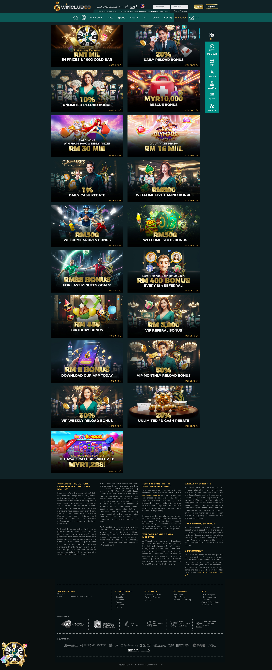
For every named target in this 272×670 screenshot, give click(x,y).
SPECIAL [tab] (211, 76)
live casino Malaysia (151, 495)
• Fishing (118, 607)
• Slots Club (119, 597)
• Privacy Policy (179, 597)
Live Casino (96, 17)
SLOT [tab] (212, 99)
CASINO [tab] (212, 87)
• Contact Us (206, 605)
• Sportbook (119, 600)
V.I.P (197, 17)
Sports (121, 17)
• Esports (118, 602)
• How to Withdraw (209, 597)
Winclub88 (138, 664)
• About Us (205, 600)
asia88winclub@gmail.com (81, 596)
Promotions (181, 17)
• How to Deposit (208, 594)
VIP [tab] (212, 65)
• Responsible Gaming (182, 600)
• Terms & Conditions (209, 602)
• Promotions (178, 594)
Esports (134, 17)
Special (155, 17)
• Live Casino (120, 594)
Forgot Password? (181, 11)
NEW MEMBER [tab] (212, 52)
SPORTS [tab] (211, 110)
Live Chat (61, 594)
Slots (110, 17)
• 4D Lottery (119, 605)
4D (144, 17)
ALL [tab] (212, 39)
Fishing (168, 17)
